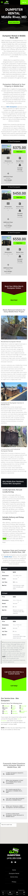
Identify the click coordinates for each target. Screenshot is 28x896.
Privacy (14, 882)
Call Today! (14, 686)
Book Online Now (14, 22)
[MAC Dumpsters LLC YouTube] (15, 862)
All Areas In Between (23, 711)
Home (14, 870)
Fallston (14, 711)
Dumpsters (10, 894)
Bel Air (5, 711)
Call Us (24, 2)
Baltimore (6, 706)
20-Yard (4, 618)
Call (3, 894)
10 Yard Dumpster (14, 141)
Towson (6, 713)
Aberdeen (15, 713)
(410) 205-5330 (14, 858)
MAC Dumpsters (11, 107)
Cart (24, 894)
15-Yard (4, 593)
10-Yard (4, 569)
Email (17, 894)
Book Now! (14, 300)
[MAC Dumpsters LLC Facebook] (12, 862)
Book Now (19, 151)
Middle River (8, 557)
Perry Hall (23, 706)
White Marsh (13, 708)
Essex (13, 706)
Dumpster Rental (14, 873)
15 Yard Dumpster (14, 187)
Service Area (14, 877)
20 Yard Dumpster (14, 233)
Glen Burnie (21, 708)
